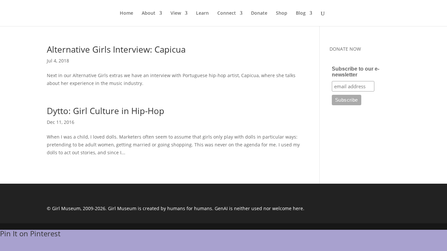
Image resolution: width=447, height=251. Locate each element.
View (175, 13)
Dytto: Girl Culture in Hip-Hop (105, 111)
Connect (226, 13)
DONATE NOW (345, 49)
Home (126, 13)
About (148, 13)
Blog (301, 13)
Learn (202, 13)
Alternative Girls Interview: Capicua (116, 49)
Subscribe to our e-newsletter (355, 71)
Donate (259, 13)
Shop (281, 13)
